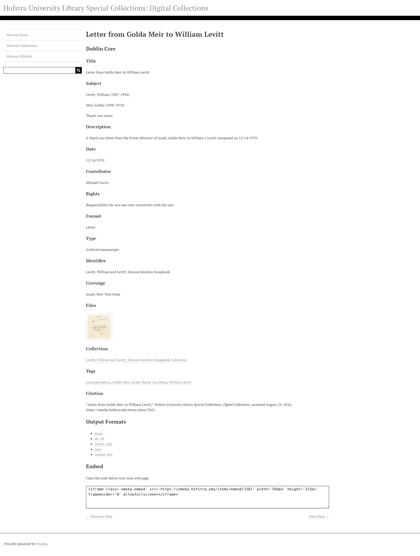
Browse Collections (22, 45)
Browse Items (17, 34)
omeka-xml (103, 454)
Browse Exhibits (19, 56)
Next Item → (319, 516)
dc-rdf (99, 438)
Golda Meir (121, 382)
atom (99, 433)
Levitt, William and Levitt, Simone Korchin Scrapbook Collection (136, 359)
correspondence (98, 382)
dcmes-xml (103, 444)
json (98, 449)
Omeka (41, 543)
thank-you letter (154, 382)
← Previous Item (99, 516)
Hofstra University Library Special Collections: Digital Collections (106, 7)
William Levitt (180, 382)
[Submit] (78, 70)
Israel (135, 382)
